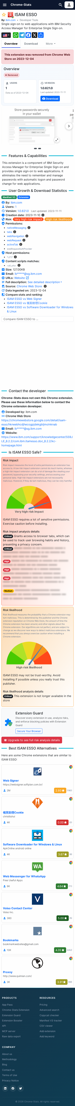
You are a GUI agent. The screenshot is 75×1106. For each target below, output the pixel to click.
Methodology (9, 1059)
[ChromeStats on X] (20, 1088)
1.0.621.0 (23, 211)
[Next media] (69, 126)
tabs (9, 231)
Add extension (47, 1031)
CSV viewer (46, 1025)
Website (20, 278)
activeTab (12, 244)
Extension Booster (12, 1020)
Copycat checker (49, 1015)
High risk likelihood (58, 219)
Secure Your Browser (29, 731)
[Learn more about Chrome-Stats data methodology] (45, 286)
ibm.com (11, 19)
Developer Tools (29, 19)
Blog (4, 1064)
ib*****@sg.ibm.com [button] (28, 273)
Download (31, 43)
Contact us (8, 1069)
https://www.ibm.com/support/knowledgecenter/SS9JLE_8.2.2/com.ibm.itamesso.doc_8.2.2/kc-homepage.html (37, 441)
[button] (4, 4)
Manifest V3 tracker (51, 1020)
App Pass (7, 1004)
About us (7, 1054)
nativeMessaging (16, 227)
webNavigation (15, 236)
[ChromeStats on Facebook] (13, 1088)
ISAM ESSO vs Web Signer (24, 299)
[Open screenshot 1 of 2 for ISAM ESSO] (31, 125)
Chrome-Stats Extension (15, 1009)
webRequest (14, 240)
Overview (11, 43)
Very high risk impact (28, 219)
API (4, 1025)
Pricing (43, 1004)
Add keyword (47, 1036)
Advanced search (49, 1009)
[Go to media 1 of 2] (35, 149)
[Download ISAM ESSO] (55, 91)
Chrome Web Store (29, 286)
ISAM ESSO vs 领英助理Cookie (27, 303)
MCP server (8, 1031)
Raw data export (11, 1036)
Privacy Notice (10, 1080)
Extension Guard (11, 1015)
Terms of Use (9, 1075)
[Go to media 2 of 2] (40, 149)
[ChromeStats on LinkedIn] (5, 1088)
